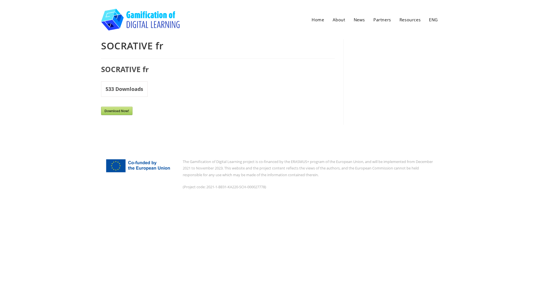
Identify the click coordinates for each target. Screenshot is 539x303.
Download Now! (116, 110)
